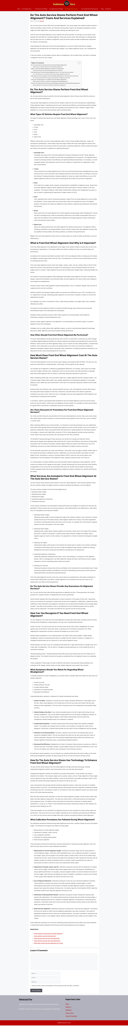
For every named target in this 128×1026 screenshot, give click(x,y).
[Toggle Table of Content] (78, 63)
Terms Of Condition (71, 1016)
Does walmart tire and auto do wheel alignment (48, 933)
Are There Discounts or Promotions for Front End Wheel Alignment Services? (51, 74)
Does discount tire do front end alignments (47, 938)
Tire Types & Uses (26, 9)
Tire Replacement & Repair (56, 9)
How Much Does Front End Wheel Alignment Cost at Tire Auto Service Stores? (52, 72)
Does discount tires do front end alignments (47, 941)
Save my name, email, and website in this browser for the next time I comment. (55, 985)
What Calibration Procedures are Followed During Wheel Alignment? (49, 85)
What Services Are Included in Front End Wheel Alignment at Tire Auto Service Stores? (54, 76)
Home (18, 9)
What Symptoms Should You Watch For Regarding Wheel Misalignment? (50, 81)
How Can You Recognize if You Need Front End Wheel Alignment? (49, 79)
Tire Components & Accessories (89, 9)
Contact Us (108, 9)
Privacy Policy (69, 1013)
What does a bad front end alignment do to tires (48, 943)
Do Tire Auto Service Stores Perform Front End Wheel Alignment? (49, 65)
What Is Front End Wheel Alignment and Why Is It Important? (47, 68)
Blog (102, 9)
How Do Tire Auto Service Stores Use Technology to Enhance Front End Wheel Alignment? (55, 83)
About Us (68, 1007)
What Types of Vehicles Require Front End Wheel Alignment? (47, 66)
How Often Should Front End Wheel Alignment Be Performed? (48, 70)
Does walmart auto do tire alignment (45, 936)
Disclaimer (68, 1010)
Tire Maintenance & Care (71, 9)
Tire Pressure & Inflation (41, 9)
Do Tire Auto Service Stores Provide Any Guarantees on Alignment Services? (51, 77)
